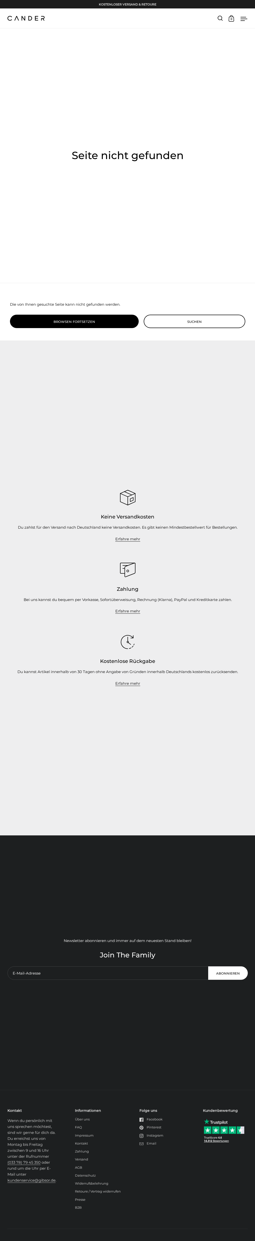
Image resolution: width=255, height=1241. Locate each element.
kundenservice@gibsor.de (31, 1180)
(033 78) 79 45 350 (24, 1162)
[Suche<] (220, 18)
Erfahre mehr (127, 539)
